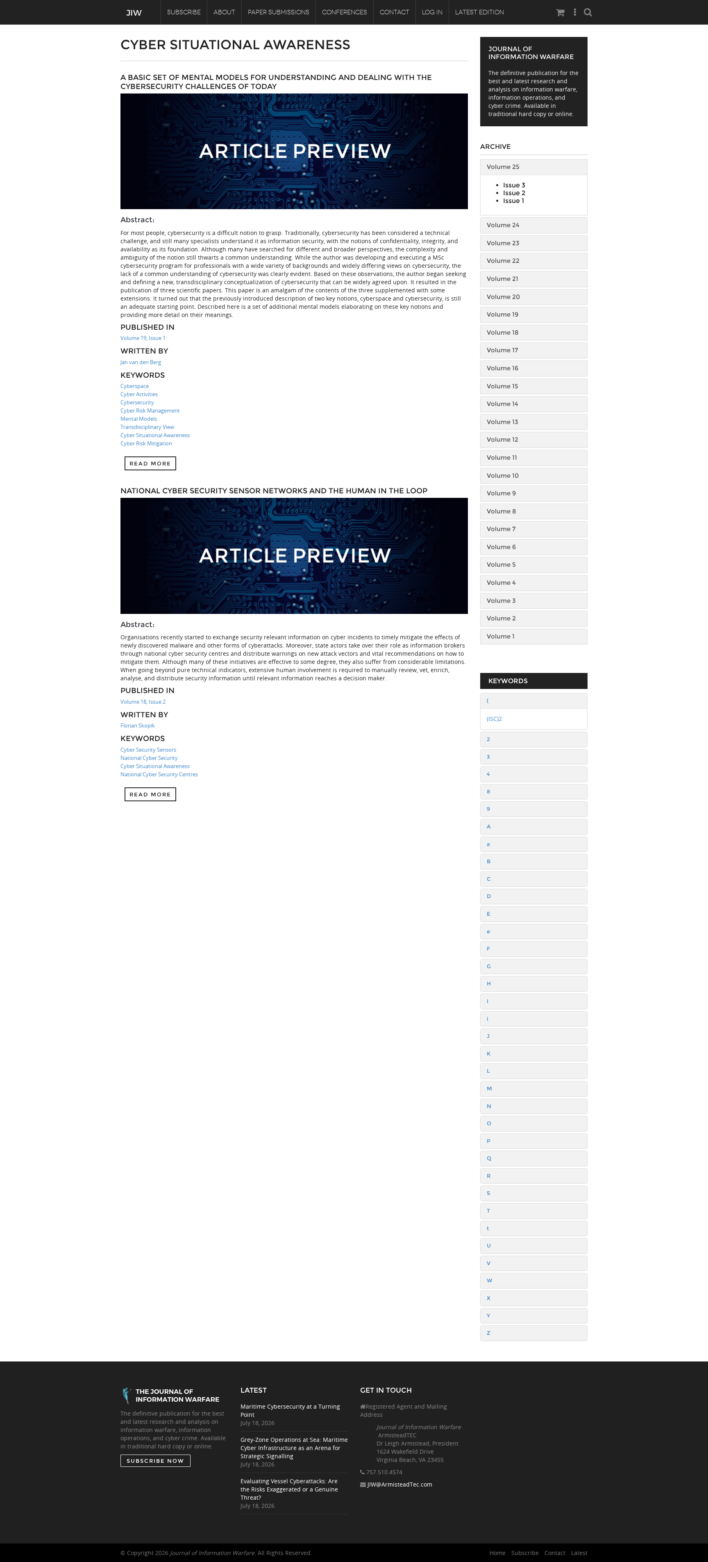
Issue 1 (513, 201)
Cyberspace (134, 386)
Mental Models (138, 418)
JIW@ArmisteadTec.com (400, 1484)
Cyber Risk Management (150, 410)
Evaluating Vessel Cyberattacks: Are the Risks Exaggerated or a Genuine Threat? (289, 1489)
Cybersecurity (137, 402)
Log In (432, 12)
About (224, 12)
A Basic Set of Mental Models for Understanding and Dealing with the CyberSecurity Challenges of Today (276, 82)
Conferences (344, 12)
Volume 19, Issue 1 (143, 338)
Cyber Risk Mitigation (146, 443)
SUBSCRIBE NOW (155, 1460)
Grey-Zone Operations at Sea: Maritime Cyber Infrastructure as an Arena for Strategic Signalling (294, 1448)
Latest (579, 1553)
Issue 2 (514, 193)
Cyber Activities (139, 394)
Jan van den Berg (140, 362)
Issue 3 (514, 185)
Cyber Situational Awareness (155, 435)
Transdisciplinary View (147, 427)
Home (498, 1553)
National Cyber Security (149, 758)
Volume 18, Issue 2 (143, 701)
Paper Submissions (278, 12)
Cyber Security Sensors (148, 749)
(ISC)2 (494, 719)
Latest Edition (479, 12)
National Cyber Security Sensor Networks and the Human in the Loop (273, 490)
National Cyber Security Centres (159, 774)
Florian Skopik (137, 725)
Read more (150, 463)
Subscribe (184, 12)
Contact (394, 12)
